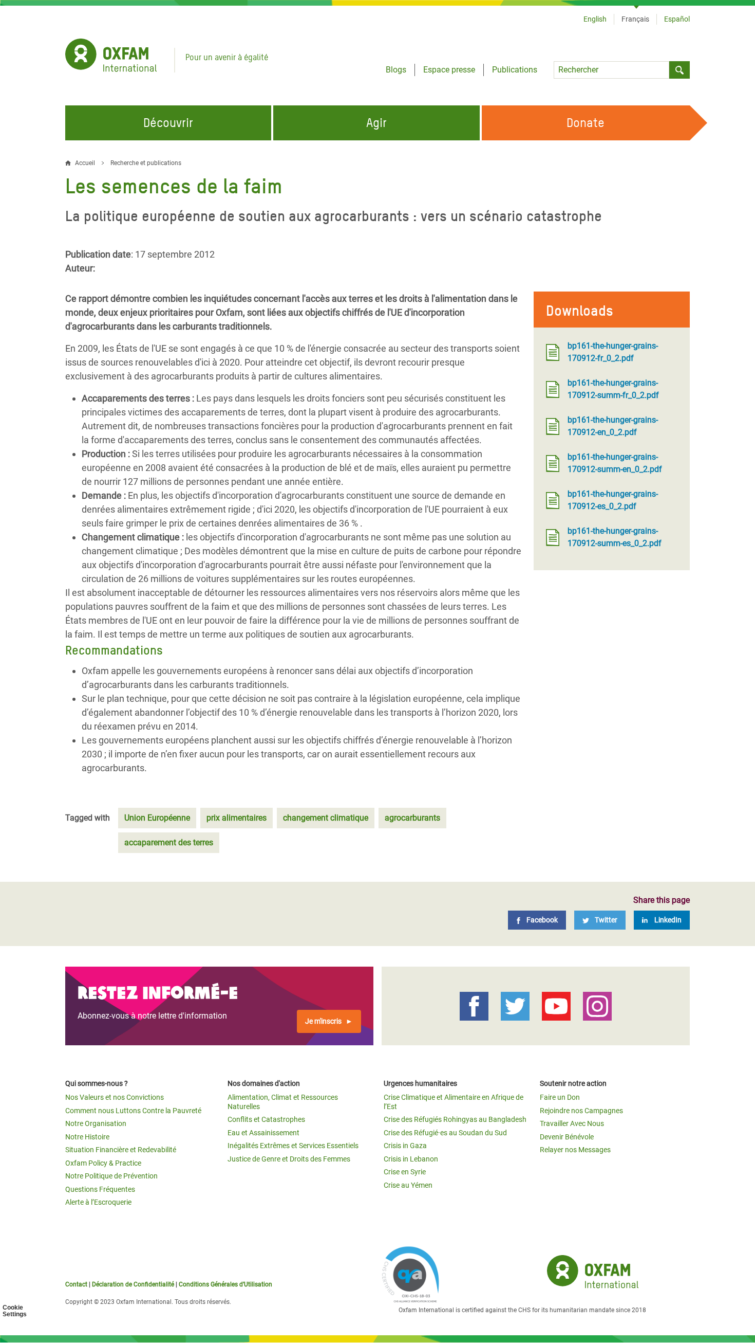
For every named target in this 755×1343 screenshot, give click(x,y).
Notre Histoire (87, 1137)
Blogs (396, 70)
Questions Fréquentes (100, 1189)
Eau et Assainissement (263, 1133)
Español (677, 19)
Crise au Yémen (408, 1185)
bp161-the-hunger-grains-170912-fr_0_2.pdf (613, 352)
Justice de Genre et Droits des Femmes (289, 1159)
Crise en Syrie (405, 1172)
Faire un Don (560, 1097)
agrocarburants (412, 818)
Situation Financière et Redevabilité (120, 1150)
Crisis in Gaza (405, 1145)
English (595, 19)
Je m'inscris (323, 1021)
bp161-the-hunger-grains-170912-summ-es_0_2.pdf (615, 537)
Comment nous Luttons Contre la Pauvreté (133, 1110)
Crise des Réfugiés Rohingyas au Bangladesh (455, 1119)
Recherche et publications (145, 163)
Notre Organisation (95, 1123)
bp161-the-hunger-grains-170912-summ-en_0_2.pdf (615, 463)
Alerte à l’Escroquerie (98, 1202)
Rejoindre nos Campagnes (581, 1110)
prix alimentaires (236, 818)
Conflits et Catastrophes (266, 1119)
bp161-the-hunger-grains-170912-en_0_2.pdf (613, 426)
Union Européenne (157, 818)
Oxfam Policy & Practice (103, 1163)
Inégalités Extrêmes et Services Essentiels (293, 1145)
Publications (514, 70)
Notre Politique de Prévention (111, 1176)
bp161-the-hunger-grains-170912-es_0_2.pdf (613, 500)
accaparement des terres (168, 842)
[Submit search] (679, 70)
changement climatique (325, 818)
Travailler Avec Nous (572, 1123)
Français (635, 19)
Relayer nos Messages (575, 1150)
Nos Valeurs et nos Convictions (114, 1097)
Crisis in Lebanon (411, 1159)
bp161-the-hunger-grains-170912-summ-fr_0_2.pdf (613, 389)
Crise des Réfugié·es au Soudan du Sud (445, 1133)
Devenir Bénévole (567, 1137)
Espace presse (449, 70)
